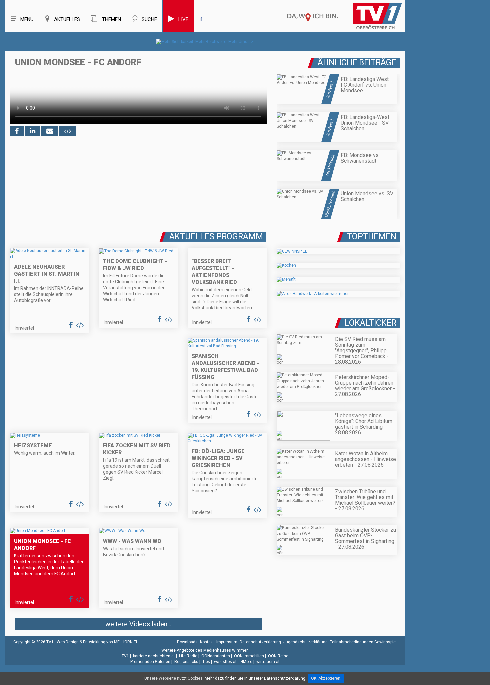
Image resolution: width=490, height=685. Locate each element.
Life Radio (188, 656)
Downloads (187, 642)
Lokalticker (370, 323)
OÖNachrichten (215, 656)
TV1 (125, 656)
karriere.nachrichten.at (154, 656)
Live (183, 19)
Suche (149, 19)
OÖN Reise (278, 656)
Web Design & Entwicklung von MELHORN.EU (98, 642)
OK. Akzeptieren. (326, 678)
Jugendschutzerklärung (305, 642)
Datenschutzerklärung (260, 642)
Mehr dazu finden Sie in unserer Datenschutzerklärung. (255, 678)
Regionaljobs (186, 661)
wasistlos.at (225, 661)
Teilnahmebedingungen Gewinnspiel (363, 642)
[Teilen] (49, 131)
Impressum (226, 642)
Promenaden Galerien (150, 661)
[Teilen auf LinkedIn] (32, 131)
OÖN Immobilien (249, 656)
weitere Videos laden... (138, 624)
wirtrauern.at (268, 661)
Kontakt (207, 642)
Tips (206, 661)
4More (246, 661)
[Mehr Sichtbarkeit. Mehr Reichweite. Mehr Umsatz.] (205, 41)
